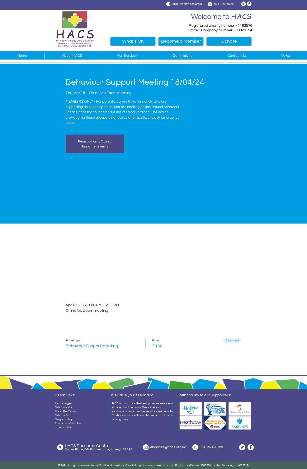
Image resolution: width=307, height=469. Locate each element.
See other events (94, 146)
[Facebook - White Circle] (249, 3)
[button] (72, 55)
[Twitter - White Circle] (243, 3)
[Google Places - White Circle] (60, 447)
